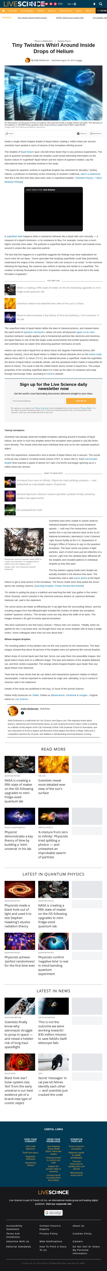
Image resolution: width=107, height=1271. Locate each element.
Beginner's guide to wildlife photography (76, 1155)
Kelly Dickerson (41, 60)
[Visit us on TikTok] (55, 3)
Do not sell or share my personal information (86, 1250)
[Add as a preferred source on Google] (53, 1213)
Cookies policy (82, 1233)
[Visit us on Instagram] (42, 3)
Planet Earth (66, 10)
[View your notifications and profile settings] (94, 4)
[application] (53, 209)
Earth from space (30, 1153)
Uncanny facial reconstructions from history (53, 1177)
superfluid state (15, 236)
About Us (78, 1226)
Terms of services (42, 408)
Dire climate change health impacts (32, 18)
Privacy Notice (85, 408)
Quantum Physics (64, 41)
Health (40, 10)
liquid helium (27, 152)
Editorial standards (18, 1246)
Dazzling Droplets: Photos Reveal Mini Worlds (59, 586)
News (79, 60)
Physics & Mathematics (44, 41)
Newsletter (97, 133)
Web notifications (51, 1241)
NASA (50, 374)
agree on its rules (85, 332)
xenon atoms (80, 578)
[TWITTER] (23, 713)
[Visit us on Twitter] (37, 3)
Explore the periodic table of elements (53, 1168)
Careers (78, 1241)
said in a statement (90, 174)
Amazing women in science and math (53, 1160)
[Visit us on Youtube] (46, 3)
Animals (13, 10)
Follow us (83, 133)
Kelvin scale (95, 354)
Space (79, 10)
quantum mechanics (34, 332)
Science (51, 10)
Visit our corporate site (58, 1204)
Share (11, 133)
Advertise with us (17, 1241)
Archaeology (27, 10)
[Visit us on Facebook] (33, 3)
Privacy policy (49, 1233)
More (88, 10)
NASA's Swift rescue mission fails (70, 18)
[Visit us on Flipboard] (50, 3)
